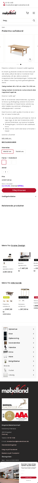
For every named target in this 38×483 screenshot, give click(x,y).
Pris (3, 177)
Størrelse (6, 148)
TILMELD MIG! (28, 477)
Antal (4, 168)
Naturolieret (9, 162)
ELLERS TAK (28, 480)
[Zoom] (30, 59)
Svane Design (18, 245)
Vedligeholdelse (9, 196)
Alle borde (16, 283)
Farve (9, 158)
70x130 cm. (20, 151)
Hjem (3, 27)
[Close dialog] (36, 463)
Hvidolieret (4, 162)
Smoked (14, 162)
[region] (19, 48)
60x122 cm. (7, 151)
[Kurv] (27, 13)
